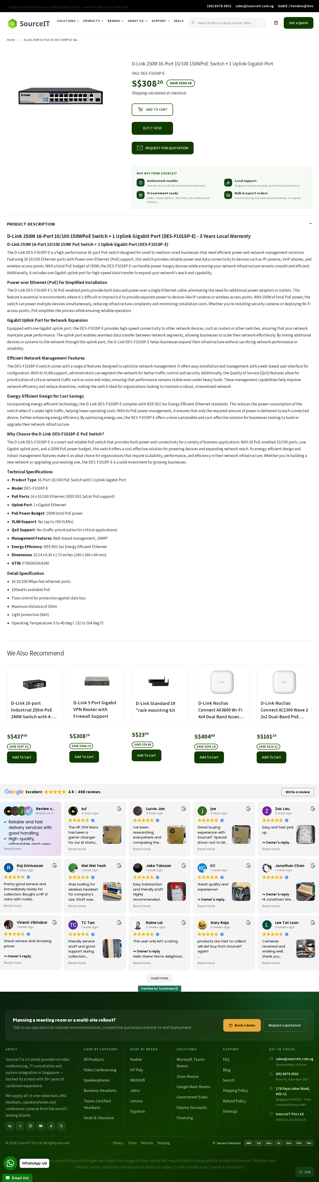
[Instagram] (30, 1126)
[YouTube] (40, 1126)
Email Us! (19, 1178)
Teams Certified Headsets (97, 1104)
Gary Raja (219, 922)
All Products (94, 1059)
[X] (61, 1126)
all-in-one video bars (41, 1095)
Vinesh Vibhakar (32, 922)
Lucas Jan (155, 808)
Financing (185, 1117)
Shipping (139, 93)
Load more (159, 978)
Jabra (135, 1090)
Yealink (136, 1059)
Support (159, 21)
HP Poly (136, 1069)
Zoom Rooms (188, 1076)
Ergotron (137, 1111)
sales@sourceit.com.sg (255, 6)
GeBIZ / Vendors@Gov (295, 6)
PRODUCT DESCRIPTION (31, 224)
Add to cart (21, 757)
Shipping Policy (235, 1090)
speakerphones (36, 1102)
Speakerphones (97, 1080)
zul (83, 808)
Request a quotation (285, 1025)
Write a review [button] (298, 792)
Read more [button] (12, 849)
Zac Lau (282, 808)
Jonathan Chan (289, 865)
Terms (132, 1143)
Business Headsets (100, 1090)
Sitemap (230, 1111)
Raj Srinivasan (30, 865)
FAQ (226, 1059)
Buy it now (152, 128)
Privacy (118, 1143)
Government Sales (192, 1097)
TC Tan (88, 922)
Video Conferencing (100, 1069)
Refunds (147, 1143)
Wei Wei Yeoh (93, 865)
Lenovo (136, 1101)
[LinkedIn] (10, 1126)
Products (91, 21)
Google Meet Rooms (193, 1086)
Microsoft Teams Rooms (191, 1063)
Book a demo (245, 1025)
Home (11, 40)
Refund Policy (234, 1101)
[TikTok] (51, 1126)
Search (228, 1080)
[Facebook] (20, 1126)
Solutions (66, 21)
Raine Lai (154, 922)
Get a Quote (298, 23)
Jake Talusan (158, 865)
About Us (136, 21)
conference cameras (22, 1108)
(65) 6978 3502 (219, 6)
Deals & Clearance (99, 1117)
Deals (179, 21)
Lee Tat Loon (286, 922)
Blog (226, 1069)
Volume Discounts (192, 1107)
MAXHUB (137, 1080)
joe (213, 808)
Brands (114, 21)
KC (213, 865)
